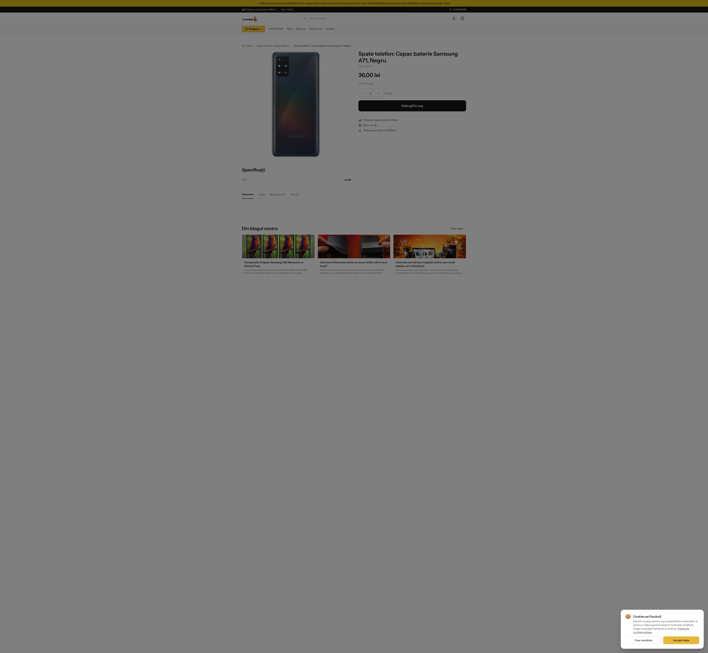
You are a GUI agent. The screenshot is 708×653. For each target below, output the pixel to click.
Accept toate (681, 640)
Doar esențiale (643, 640)
